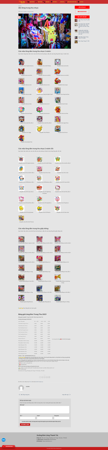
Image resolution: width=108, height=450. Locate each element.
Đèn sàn (62, 1)
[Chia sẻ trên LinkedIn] (49, 377)
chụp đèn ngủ (65, 394)
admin (32, 11)
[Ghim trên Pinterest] (47, 377)
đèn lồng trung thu (24, 394)
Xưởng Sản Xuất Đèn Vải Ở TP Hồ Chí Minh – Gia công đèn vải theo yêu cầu (83, 32)
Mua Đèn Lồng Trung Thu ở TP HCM (83, 37)
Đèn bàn (55, 1)
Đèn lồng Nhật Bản (72, 1)
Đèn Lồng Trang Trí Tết (83, 41)
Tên (21, 415)
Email (38, 415)
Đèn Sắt (47, 1)
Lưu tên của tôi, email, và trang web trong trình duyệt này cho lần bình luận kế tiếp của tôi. (41, 421)
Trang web (56, 415)
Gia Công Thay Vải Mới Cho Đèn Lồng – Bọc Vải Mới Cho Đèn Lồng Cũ (83, 25)
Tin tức (30, 381)
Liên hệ (81, 1)
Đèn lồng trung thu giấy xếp (84, 20)
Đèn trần (40, 1)
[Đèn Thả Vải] (21, 1)
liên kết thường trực (39, 381)
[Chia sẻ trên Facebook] (40, 377)
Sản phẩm (32, 1)
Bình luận (22, 404)
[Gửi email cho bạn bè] (45, 377)
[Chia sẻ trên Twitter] (42, 377)
